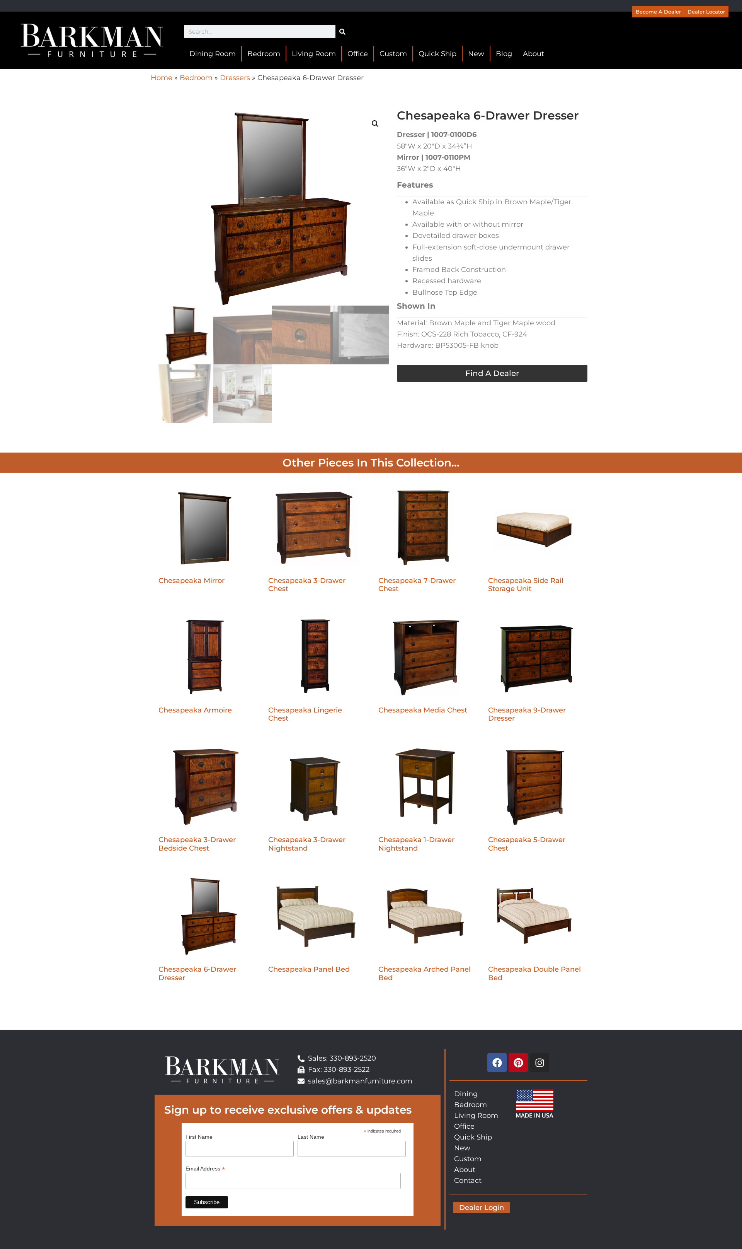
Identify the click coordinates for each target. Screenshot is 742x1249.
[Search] (342, 31)
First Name (199, 1137)
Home (161, 77)
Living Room (314, 54)
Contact (468, 1180)
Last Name (311, 1137)
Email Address (205, 1168)
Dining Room (212, 54)
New (476, 54)
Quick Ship (437, 54)
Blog (504, 54)
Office (357, 54)
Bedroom (263, 54)
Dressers (235, 77)
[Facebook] (497, 1062)
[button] (375, 124)
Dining (466, 1094)
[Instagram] (539, 1062)
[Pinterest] (518, 1062)
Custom (393, 54)
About (533, 54)
